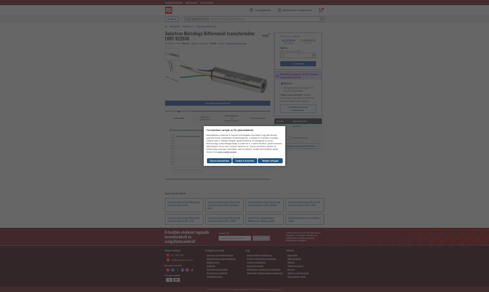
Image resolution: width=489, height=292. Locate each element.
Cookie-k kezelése (244, 160)
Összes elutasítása (219, 160)
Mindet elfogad (270, 160)
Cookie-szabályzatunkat (226, 152)
